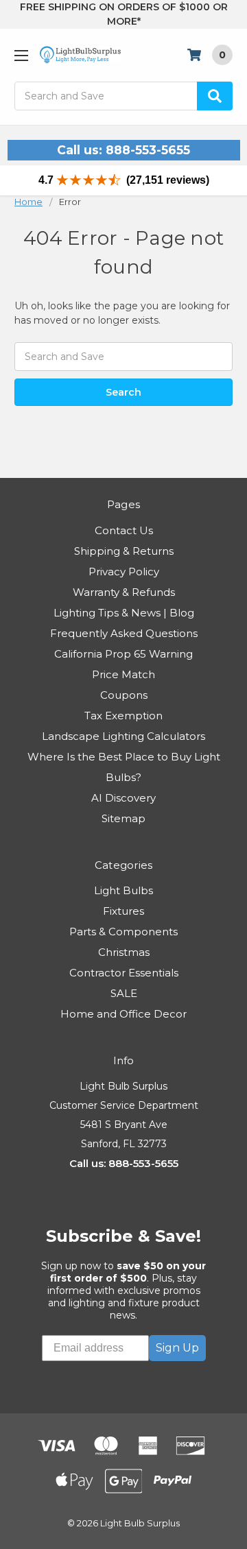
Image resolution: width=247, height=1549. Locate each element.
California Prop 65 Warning (123, 653)
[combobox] (123, 96)
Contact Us (124, 530)
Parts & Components (123, 931)
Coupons (124, 694)
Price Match (123, 674)
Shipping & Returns (124, 550)
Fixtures (123, 910)
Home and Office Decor (123, 1013)
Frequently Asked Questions (124, 633)
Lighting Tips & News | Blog (124, 612)
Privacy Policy (124, 571)
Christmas (124, 952)
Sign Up (177, 1347)
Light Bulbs (123, 890)
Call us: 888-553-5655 (123, 150)
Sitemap (123, 818)
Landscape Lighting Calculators (123, 736)
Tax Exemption (123, 715)
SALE (123, 993)
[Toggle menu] (21, 55)
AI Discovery (123, 797)
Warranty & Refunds (124, 592)
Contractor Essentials (123, 972)
